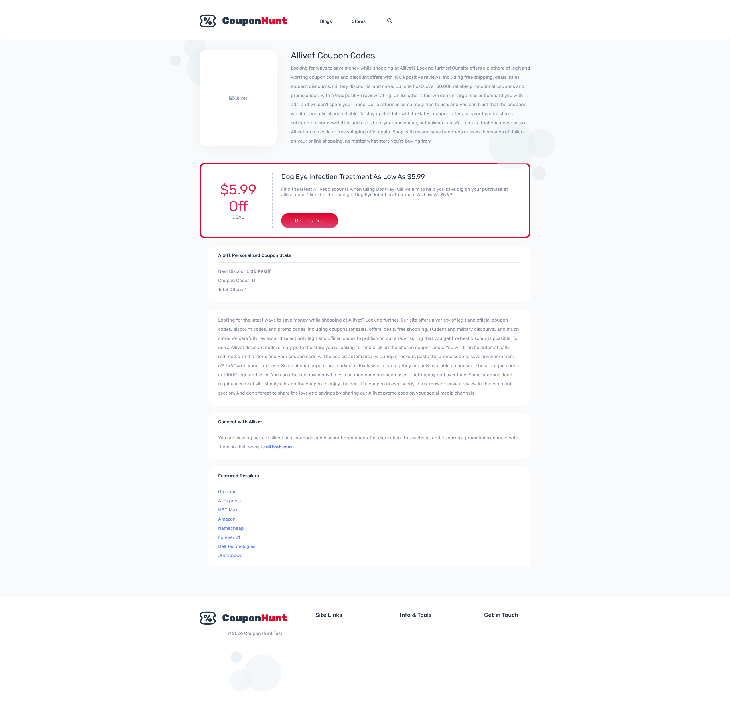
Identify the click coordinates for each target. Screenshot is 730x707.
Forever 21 (229, 537)
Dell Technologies (236, 546)
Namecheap (231, 528)
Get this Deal (310, 221)
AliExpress (229, 500)
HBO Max (228, 510)
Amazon (227, 519)
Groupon (227, 491)
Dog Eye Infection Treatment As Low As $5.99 (353, 177)
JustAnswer (231, 555)
